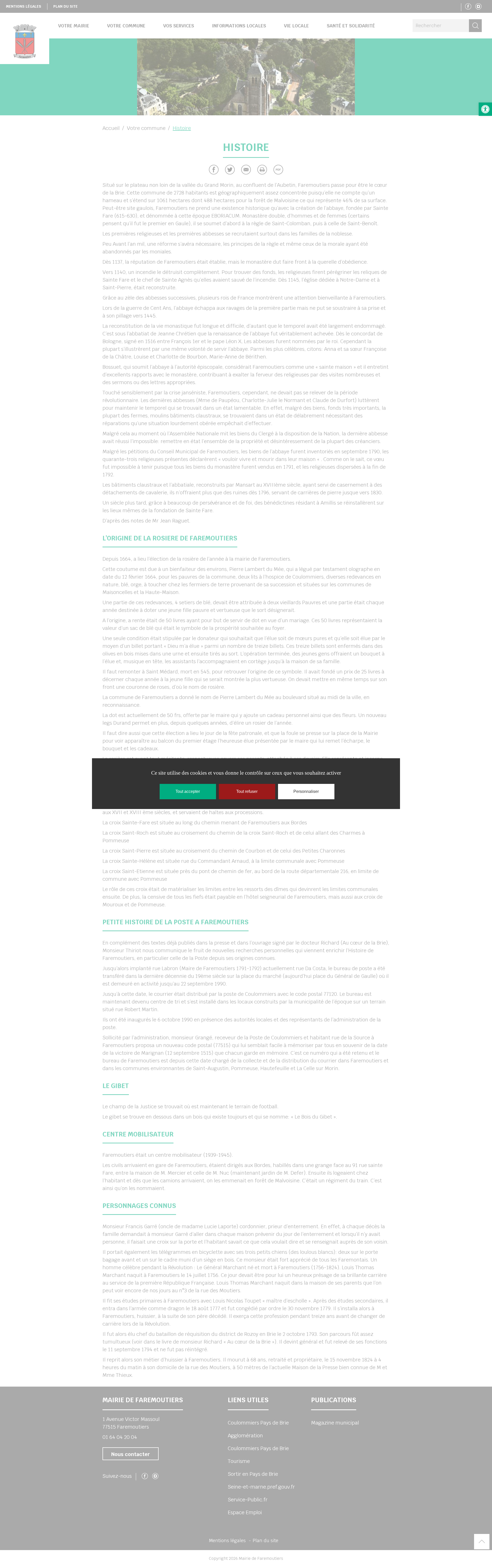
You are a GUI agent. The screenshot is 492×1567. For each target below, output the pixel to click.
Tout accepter (188, 791)
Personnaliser (306, 791)
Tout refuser (247, 791)
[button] (485, 109)
